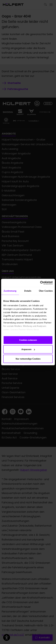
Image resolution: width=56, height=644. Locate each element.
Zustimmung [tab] (10, 290)
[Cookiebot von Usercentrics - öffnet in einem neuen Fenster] (40, 283)
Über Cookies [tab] (46, 290)
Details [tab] (27, 290)
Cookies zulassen (28, 340)
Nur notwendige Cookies (28, 358)
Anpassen (26, 349)
